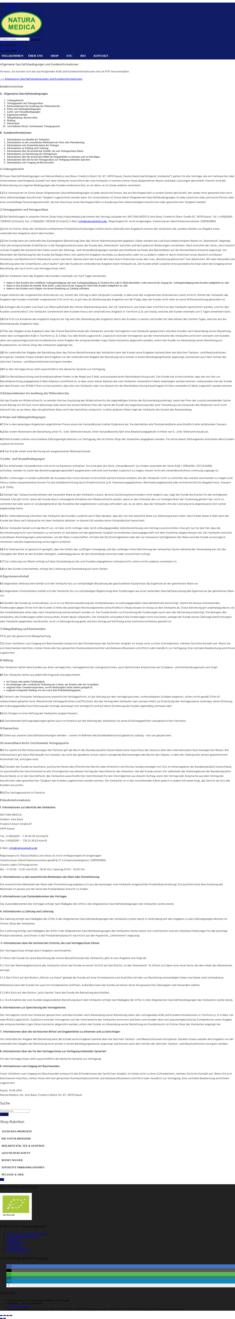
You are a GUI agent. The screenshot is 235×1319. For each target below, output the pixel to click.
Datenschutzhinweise (17, 1248)
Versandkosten (13, 1239)
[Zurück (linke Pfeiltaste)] (1, 1318)
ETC (69, 55)
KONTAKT (101, 55)
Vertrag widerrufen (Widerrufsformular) (26, 1233)
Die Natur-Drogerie (16, 1138)
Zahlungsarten (13, 1245)
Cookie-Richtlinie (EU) (18, 1251)
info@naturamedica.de (92, 221)
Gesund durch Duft (16, 1153)
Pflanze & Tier (13, 1174)
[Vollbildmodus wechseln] (4, 1315)
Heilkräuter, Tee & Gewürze (23, 1145)
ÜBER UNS (35, 55)
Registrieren (12, 6)
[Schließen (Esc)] (11, 1315)
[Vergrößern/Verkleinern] (1, 1315)
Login (9, 4)
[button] (9, 1266)
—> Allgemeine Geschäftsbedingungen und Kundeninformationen (41, 79)
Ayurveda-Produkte (17, 1131)
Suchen (35, 39)
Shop (55, 55)
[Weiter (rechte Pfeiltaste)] (4, 1318)
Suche (4, 1114)
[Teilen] (7, 1315)
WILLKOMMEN (12, 55)
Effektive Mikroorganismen (23, 1167)
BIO (83, 55)
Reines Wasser (12, 1160)
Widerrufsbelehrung (16, 1242)
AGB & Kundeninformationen (21, 1236)
